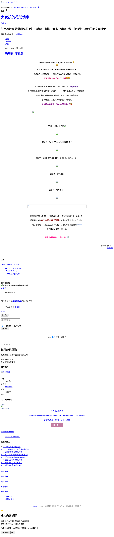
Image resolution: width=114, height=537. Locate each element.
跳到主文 (4, 23)
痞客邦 (15, 301)
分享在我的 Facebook (13, 269)
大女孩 (3, 288)
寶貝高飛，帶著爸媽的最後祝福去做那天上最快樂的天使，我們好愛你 (57, 416)
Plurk (10, 264)
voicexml (110, 248)
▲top (3, 311)
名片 (7, 44)
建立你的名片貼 (5, 408)
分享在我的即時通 (12, 274)
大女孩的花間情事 (15, 17)
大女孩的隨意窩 (57, 411)
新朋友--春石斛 (14, 53)
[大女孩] (2, 406)
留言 (20, 301)
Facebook (4, 264)
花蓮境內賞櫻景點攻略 (11, 465)
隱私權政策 (69, 506)
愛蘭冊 (17, 307)
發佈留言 (5, 329)
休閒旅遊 (19, 34)
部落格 (8, 41)
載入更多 (5, 315)
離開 (12, 532)
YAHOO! (15, 264)
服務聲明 (78, 506)
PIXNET (40, 506)
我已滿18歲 (5, 532)
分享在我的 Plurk (11, 271)
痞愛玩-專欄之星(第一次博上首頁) (57, 422)
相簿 (7, 39)
